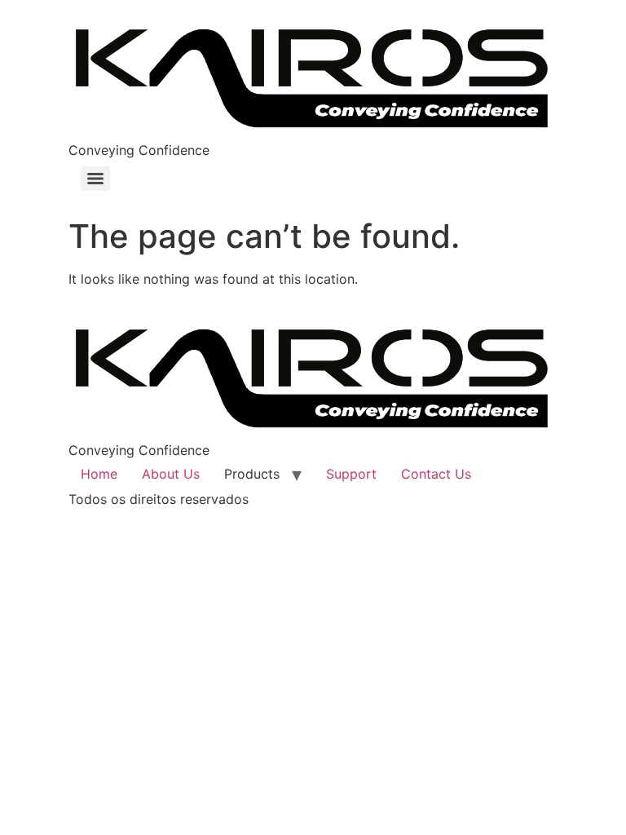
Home (99, 474)
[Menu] (95, 178)
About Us (171, 474)
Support (351, 474)
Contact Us (436, 474)
